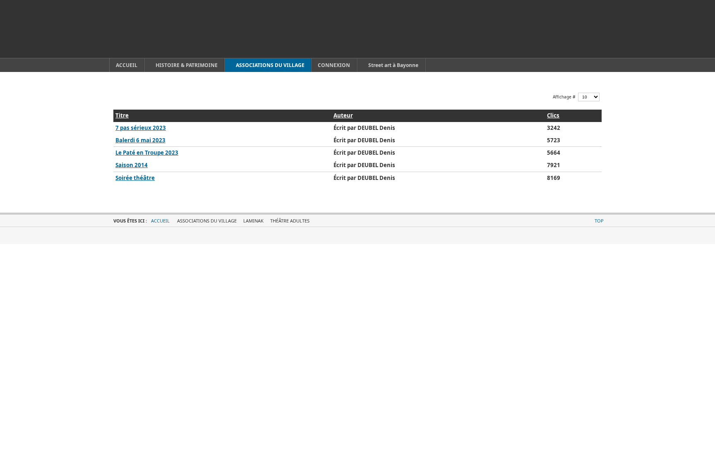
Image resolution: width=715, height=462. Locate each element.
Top (599, 221)
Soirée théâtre (135, 178)
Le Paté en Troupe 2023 (146, 152)
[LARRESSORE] (150, 29)
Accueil (160, 221)
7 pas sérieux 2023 (140, 128)
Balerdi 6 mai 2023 (140, 140)
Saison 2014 (131, 165)
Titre (122, 115)
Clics (553, 115)
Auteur (343, 115)
